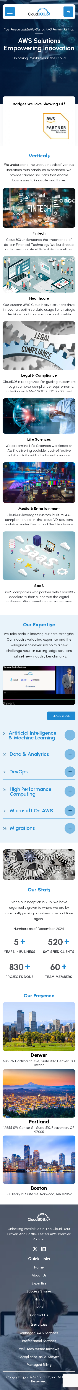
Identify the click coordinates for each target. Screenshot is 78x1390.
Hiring (39, 1299)
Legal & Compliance (39, 375)
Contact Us (39, 1315)
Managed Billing (39, 1365)
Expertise (39, 1283)
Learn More (61, 715)
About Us (39, 1275)
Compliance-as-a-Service (39, 1357)
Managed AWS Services (39, 1333)
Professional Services (39, 1341)
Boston (39, 1188)
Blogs (39, 1307)
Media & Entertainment (39, 508)
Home (39, 1267)
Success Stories (39, 1291)
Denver (39, 1055)
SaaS (39, 585)
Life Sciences (39, 439)
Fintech (39, 233)
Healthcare (39, 298)
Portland (39, 1121)
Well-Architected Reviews (39, 1349)
